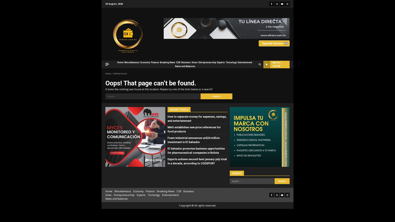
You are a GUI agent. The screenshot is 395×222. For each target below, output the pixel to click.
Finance (155, 62)
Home (120, 62)
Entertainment (245, 62)
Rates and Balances (185, 66)
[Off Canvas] (107, 64)
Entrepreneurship (207, 62)
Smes (195, 62)
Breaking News (167, 62)
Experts (221, 62)
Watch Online (276, 64)
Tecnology (231, 62)
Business (186, 62)
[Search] (260, 64)
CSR (178, 62)
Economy (145, 62)
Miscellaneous (131, 62)
